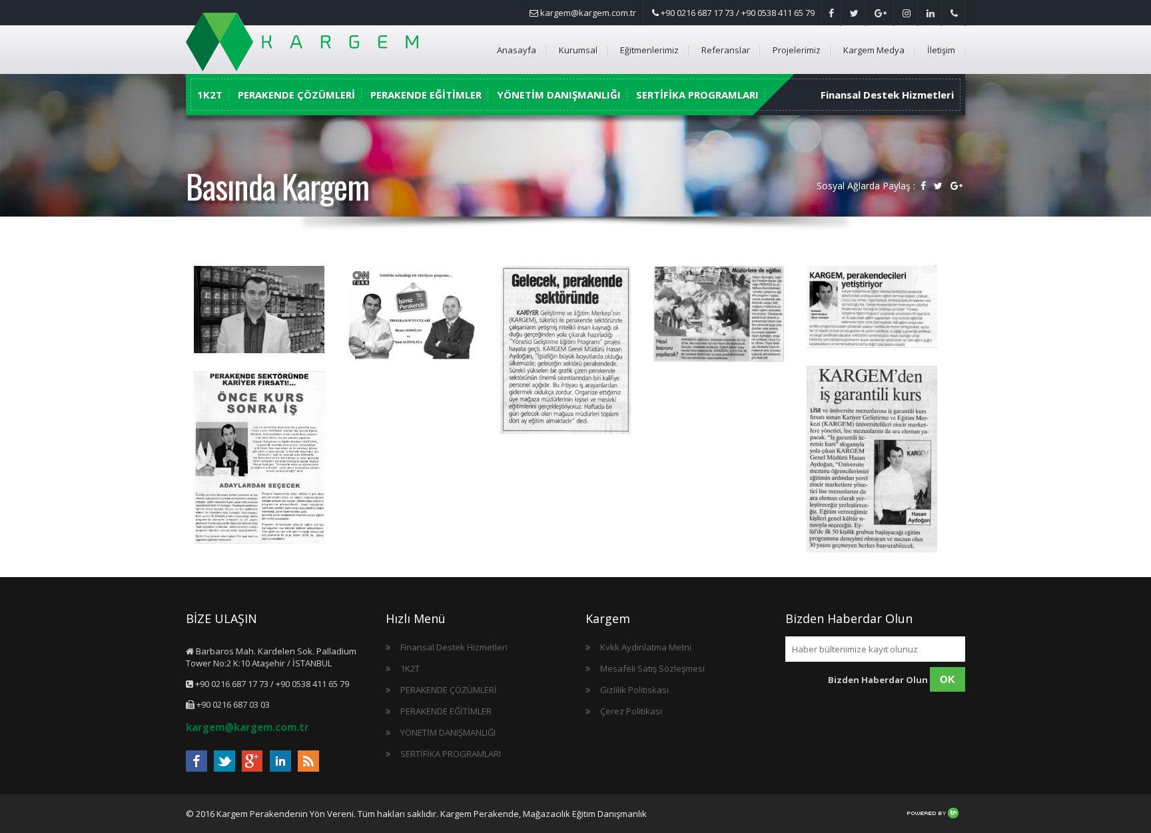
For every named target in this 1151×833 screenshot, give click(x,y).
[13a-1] (259, 459)
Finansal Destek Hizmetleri (887, 94)
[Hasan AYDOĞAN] (259, 311)
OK (947, 679)
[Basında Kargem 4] (565, 351)
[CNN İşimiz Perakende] (412, 325)
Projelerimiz (797, 50)
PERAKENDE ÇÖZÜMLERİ (296, 94)
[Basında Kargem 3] (718, 315)
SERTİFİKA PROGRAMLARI (697, 94)
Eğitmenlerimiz (649, 50)
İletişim (941, 50)
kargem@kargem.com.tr (587, 13)
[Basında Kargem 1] (872, 460)
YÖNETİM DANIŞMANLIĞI (559, 94)
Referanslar (725, 50)
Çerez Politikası (631, 711)
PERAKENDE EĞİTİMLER (426, 94)
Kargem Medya (874, 50)
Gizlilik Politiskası (634, 690)
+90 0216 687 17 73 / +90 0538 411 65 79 (737, 13)
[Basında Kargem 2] (872, 308)
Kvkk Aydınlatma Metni (645, 647)
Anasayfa (516, 50)
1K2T (209, 94)
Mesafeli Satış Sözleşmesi (652, 668)
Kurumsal (578, 50)
